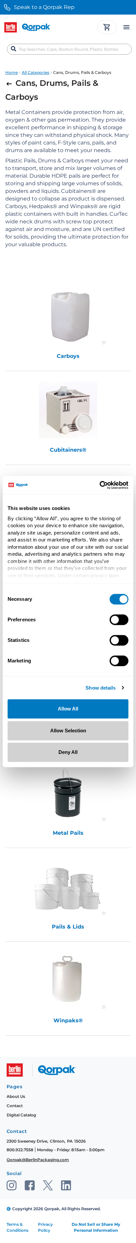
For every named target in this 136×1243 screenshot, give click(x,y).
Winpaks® (68, 1020)
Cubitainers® (68, 450)
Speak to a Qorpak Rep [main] (44, 7)
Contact (15, 1105)
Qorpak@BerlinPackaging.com (38, 1159)
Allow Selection (68, 730)
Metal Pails (68, 833)
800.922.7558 (20, 1149)
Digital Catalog (21, 1114)
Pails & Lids (68, 927)
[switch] (119, 619)
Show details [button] (100, 688)
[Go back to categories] (10, 83)
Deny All (68, 752)
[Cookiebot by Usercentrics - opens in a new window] (99, 485)
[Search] (13, 49)
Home (11, 72)
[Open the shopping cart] (107, 27)
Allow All (68, 708)
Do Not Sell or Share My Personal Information (96, 1227)
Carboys (68, 356)
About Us (16, 1096)
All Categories (35, 72)
